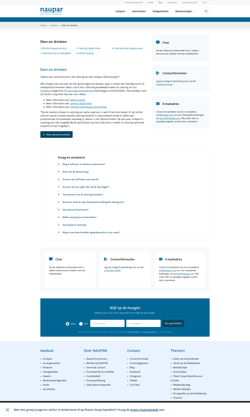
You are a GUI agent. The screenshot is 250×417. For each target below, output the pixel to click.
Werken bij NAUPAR (97, 363)
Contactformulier (139, 358)
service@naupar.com (170, 118)
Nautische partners (96, 358)
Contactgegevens (139, 363)
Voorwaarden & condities (100, 371)
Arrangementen (51, 363)
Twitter (133, 380)
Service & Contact (190, 2)
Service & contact (95, 367)
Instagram (135, 376)
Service (53, 25)
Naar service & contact (58, 134)
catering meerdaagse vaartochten (88, 107)
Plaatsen (47, 367)
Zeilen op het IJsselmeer (186, 358)
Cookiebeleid (93, 376)
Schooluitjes (179, 371)
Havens (47, 376)
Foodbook (45, 90)
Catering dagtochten (89, 48)
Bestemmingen (183, 11)
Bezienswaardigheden (55, 380)
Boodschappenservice (54, 48)
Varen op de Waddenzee (186, 363)
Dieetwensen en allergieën (56, 53)
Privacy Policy (134, 332)
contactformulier (164, 84)
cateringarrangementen (80, 90)
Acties (150, 2)
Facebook (135, 371)
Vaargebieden (50, 371)
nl (204, 2)
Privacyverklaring (95, 380)
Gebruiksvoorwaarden (98, 384)
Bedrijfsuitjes (180, 367)
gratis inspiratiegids (144, 410)
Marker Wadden (182, 389)
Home (43, 25)
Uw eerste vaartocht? (134, 2)
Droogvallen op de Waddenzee (190, 393)
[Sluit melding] (7, 410)
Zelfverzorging (86, 53)
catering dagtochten (81, 103)
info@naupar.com (165, 114)
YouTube (134, 384)
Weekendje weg (181, 384)
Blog (160, 2)
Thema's (177, 397)
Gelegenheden (160, 11)
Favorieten (172, 2)
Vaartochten (139, 11)
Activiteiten (49, 389)
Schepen (120, 11)
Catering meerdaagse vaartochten (129, 48)
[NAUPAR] (51, 11)
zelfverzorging (77, 100)
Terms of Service (149, 332)
